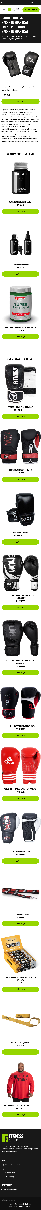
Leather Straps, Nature (20, 1042)
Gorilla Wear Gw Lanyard (21, 914)
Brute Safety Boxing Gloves (20, 851)
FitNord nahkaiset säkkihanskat (20, 407)
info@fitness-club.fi (10, 1190)
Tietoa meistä (10, 1173)
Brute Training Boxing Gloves (20, 470)
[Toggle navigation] (4, 9)
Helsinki (6, 3)
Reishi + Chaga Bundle (20, 264)
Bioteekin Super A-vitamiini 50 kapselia (20, 327)
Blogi (11, 1204)
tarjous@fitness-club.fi (33, 3)
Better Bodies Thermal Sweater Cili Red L (20, 1105)
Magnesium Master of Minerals (20, 202)
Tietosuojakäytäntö (16, 1206)
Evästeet (28, 1204)
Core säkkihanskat (20, 532)
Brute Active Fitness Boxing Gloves (21, 726)
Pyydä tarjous (31, 10)
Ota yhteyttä (19, 1204)
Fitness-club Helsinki (12, 1165)
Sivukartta (28, 1206)
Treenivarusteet (16, 87)
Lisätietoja (20, 101)
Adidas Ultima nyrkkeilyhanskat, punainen (20, 789)
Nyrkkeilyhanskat (29, 87)
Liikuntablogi (9, 1177)
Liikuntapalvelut (11, 1169)
